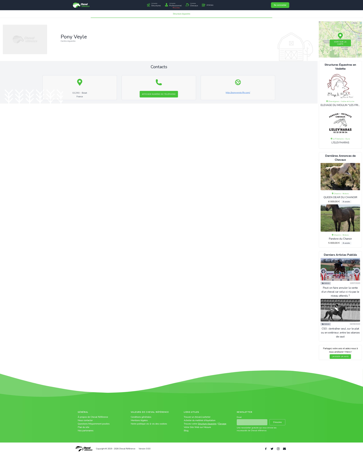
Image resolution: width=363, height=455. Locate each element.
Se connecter (280, 5)
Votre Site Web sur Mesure (197, 427)
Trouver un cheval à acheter (197, 417)
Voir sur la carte (340, 43)
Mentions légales (139, 420)
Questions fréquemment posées (94, 423)
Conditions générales (141, 417)
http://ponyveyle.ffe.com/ (238, 92)
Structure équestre (181, 13)
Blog (186, 430)
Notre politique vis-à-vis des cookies (149, 423)
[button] (340, 35)
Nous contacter (85, 420)
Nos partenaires (85, 430)
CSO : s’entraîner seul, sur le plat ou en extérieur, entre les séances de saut (340, 332)
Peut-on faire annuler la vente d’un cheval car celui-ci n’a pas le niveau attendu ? (340, 291)
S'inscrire (277, 422)
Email (239, 417)
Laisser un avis (340, 356)
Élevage (222, 423)
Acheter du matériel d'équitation (199, 420)
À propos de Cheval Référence (93, 417)
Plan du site (83, 427)
